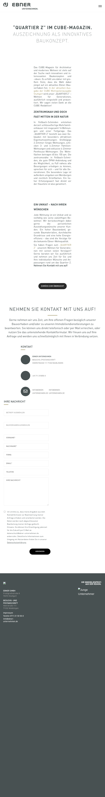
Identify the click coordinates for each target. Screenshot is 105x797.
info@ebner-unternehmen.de (10, 620)
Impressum (8, 613)
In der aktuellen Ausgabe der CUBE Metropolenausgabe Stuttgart (52, 90)
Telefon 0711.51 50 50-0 (13, 616)
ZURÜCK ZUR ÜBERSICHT (52, 286)
